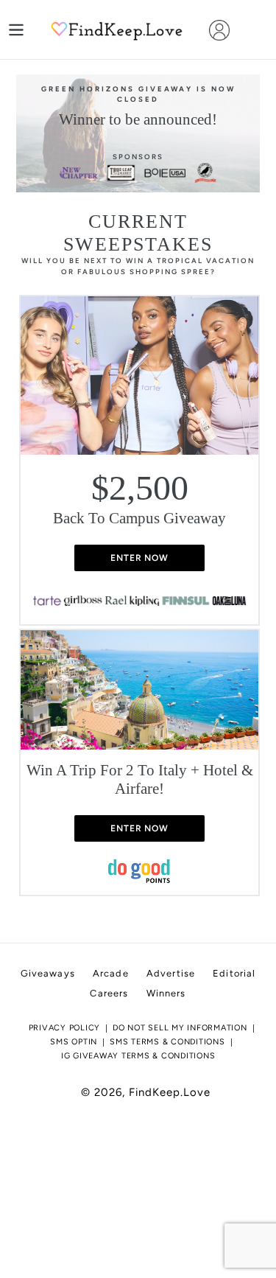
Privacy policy (65, 1028)
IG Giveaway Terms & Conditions (138, 1056)
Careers (109, 993)
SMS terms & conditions (167, 1042)
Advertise (170, 973)
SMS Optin (73, 1042)
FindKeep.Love (169, 1092)
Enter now (139, 558)
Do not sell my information (180, 1028)
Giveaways (48, 973)
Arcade (111, 973)
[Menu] (16, 29)
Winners (166, 993)
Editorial (234, 973)
